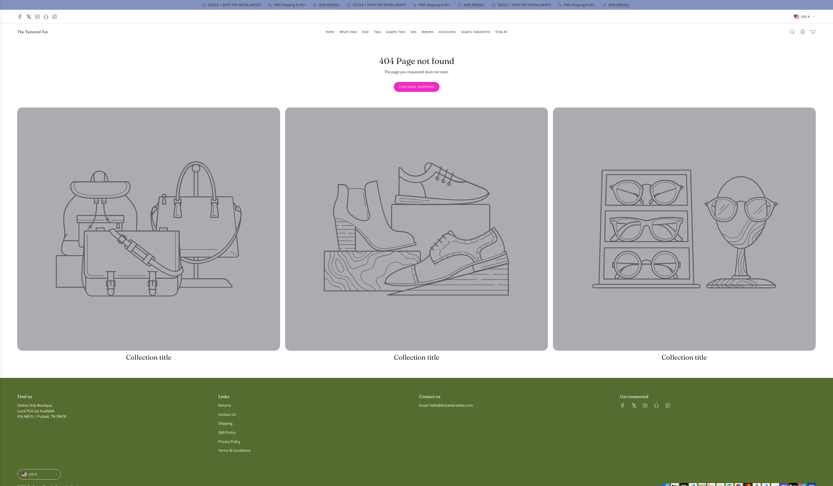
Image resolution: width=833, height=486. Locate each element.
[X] (28, 16)
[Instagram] (37, 16)
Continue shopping (416, 87)
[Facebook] (20, 16)
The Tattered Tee (32, 31)
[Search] (792, 32)
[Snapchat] (46, 16)
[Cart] (813, 32)
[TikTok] (54, 16)
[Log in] (802, 32)
